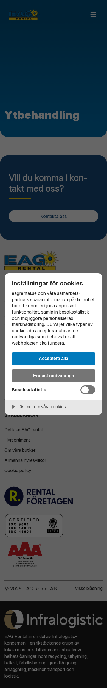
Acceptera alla (53, 358)
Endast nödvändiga (53, 375)
